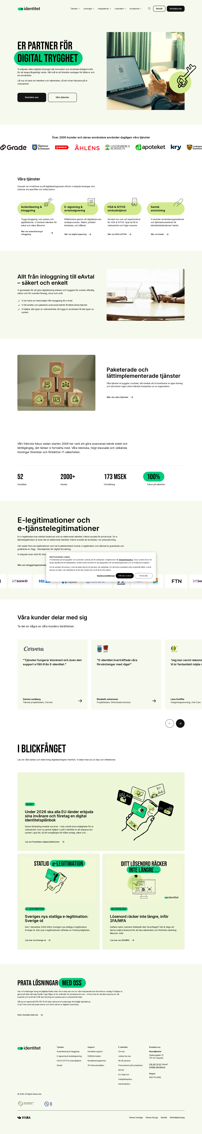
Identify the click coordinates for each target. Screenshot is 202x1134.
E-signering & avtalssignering (69, 1056)
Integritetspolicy (125, 1079)
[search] (149, 9)
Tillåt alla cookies (124, 576)
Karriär (164, 1117)
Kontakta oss (176, 9)
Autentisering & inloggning (68, 1051)
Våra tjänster (62, 97)
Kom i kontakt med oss (28, 1015)
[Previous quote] (169, 723)
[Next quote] (180, 723)
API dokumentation (96, 1065)
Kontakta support (95, 1051)
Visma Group (152, 1117)
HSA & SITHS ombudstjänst (69, 1061)
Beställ (159, 9)
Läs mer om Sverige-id (58, 901)
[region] (101, 679)
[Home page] (29, 8)
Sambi (59, 1065)
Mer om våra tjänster (117, 397)
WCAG (121, 1070)
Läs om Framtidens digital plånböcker (101, 812)
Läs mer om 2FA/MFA (143, 901)
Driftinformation (94, 1056)
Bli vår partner (124, 1061)
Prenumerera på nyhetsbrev (130, 1065)
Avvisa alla (144, 576)
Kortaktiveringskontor (97, 1061)
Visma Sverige (136, 1117)
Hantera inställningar (106, 576)
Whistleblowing (177, 1117)
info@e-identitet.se (157, 1067)
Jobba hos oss (124, 1056)
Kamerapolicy (124, 1084)
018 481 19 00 (155, 1064)
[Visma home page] (24, 1117)
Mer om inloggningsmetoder (32, 565)
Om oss (121, 1051)
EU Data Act (123, 1074)
